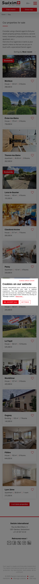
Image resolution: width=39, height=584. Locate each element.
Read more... (19, 296)
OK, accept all (10, 302)
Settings (25, 302)
